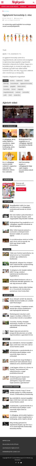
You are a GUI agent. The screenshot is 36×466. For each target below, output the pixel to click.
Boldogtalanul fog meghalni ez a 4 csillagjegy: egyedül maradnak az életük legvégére (25, 143)
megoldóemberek (8, 92)
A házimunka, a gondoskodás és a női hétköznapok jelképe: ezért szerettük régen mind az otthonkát (21, 353)
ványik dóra (17, 95)
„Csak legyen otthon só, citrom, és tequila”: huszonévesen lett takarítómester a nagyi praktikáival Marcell (21, 370)
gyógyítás (12, 86)
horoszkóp (6, 89)
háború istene (21, 86)
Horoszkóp (32, 6)
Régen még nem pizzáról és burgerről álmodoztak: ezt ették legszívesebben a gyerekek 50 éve (21, 333)
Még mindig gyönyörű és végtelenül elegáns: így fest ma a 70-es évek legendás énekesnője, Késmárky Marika (21, 426)
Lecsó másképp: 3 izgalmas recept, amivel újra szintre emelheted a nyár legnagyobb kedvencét (21, 308)
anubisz (12, 80)
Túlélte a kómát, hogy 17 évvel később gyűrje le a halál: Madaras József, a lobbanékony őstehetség (21, 392)
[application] (18, 114)
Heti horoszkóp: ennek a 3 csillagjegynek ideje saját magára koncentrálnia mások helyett (26, 167)
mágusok (20, 89)
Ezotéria (6, 11)
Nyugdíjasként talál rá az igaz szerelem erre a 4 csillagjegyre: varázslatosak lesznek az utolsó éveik (20, 208)
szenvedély (26, 92)
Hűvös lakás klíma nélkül (9, 6)
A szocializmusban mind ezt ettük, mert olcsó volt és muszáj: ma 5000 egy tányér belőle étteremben (21, 242)
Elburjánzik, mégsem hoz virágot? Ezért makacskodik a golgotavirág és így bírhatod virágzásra (21, 265)
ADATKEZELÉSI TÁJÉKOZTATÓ (11, 448)
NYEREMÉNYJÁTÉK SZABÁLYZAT (11, 451)
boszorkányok (14, 83)
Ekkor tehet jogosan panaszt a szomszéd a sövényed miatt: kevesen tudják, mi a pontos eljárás (20, 233)
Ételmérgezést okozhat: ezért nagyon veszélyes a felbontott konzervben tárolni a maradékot (21, 316)
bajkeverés (20, 80)
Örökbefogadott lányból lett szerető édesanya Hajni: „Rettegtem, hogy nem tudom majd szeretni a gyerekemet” (20, 380)
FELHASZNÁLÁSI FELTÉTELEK (10, 444)
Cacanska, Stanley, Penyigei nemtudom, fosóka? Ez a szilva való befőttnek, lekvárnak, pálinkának (20, 324)
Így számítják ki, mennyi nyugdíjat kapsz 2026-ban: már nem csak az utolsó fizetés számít (21, 345)
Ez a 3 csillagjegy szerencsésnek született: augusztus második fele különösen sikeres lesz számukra (9, 167)
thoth (10, 95)
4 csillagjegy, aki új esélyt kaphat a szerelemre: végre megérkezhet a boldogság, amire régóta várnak (9, 144)
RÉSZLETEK (21, 189)
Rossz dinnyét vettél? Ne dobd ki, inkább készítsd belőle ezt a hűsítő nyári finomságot (21, 301)
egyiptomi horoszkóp (26, 83)
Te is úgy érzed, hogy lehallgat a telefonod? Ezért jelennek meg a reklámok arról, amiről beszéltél (21, 362)
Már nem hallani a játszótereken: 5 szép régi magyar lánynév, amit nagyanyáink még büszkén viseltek (21, 217)
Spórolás (23, 6)
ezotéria (6, 86)
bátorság (6, 83)
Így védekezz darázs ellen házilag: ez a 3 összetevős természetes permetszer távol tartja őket (21, 289)
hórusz (14, 89)
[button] (18, 114)
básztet (27, 80)
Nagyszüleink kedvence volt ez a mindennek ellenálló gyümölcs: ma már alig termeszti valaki (21, 282)
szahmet (18, 92)
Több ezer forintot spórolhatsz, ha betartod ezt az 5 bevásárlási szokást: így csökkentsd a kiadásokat (21, 256)
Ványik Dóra (19, 18)
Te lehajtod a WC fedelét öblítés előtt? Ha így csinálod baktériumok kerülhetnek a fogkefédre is (21, 273)
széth (5, 95)
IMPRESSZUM (6, 440)
